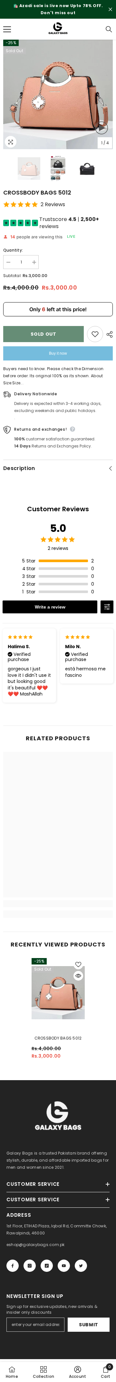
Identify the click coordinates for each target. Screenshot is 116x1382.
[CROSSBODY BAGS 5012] (58, 992)
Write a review (50, 606)
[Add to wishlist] (95, 334)
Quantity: (13, 250)
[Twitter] (81, 1266)
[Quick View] (78, 976)
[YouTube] (64, 1266)
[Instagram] (30, 1266)
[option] (58, 9)
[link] (58, 903)
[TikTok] (47, 1266)
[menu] (7, 29)
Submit (88, 1324)
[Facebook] (12, 1266)
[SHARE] (108, 334)
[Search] (109, 29)
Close (110, 9)
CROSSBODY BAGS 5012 (58, 1038)
